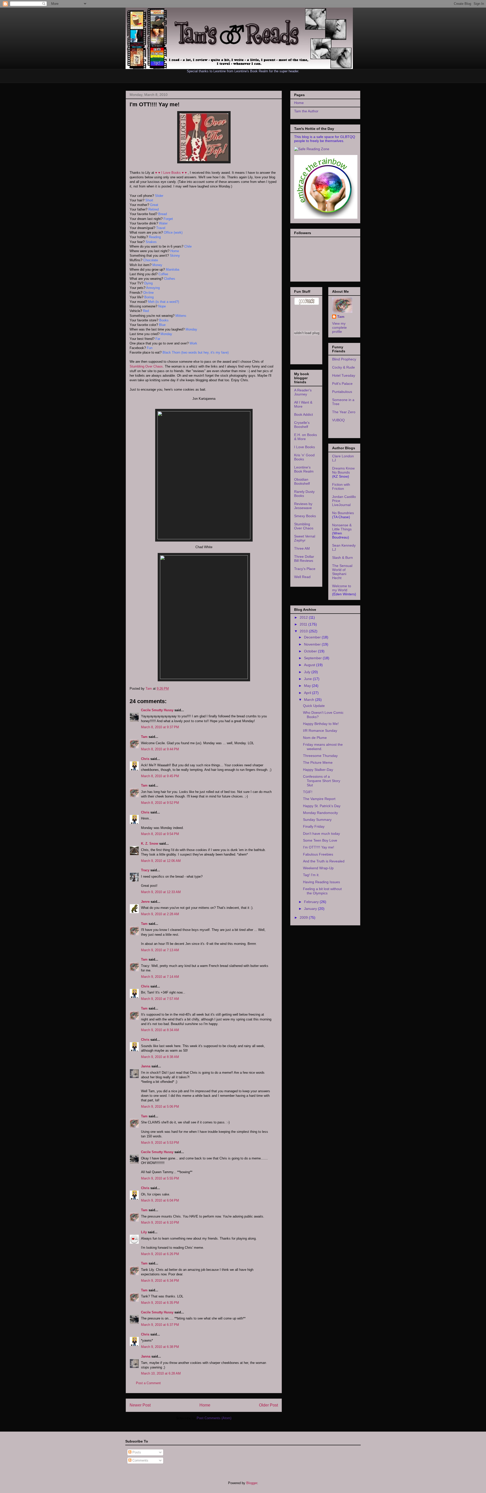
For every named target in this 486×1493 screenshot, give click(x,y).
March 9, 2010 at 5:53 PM (160, 1142)
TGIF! (307, 792)
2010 (304, 631)
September (313, 658)
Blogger (251, 1483)
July (307, 672)
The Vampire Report (319, 799)
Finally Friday (314, 826)
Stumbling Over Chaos (146, 366)
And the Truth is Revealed (324, 861)
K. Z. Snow (149, 843)
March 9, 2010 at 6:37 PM (160, 1325)
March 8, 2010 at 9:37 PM (160, 727)
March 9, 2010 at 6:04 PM (160, 1200)
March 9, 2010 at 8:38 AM (160, 1057)
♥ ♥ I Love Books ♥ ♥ (171, 173)
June (308, 679)
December (313, 637)
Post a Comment (148, 1383)
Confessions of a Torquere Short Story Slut (321, 780)
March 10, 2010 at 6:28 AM (161, 1373)
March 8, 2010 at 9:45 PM (160, 776)
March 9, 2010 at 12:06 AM (161, 861)
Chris (145, 759)
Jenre (145, 902)
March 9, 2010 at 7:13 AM (160, 950)
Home (204, 1405)
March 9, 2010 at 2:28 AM (160, 914)
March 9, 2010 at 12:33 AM (161, 892)
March (309, 700)
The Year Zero (343, 412)
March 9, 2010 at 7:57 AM (160, 999)
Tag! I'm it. (311, 875)
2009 (304, 917)
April (308, 693)
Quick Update (314, 706)
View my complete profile (339, 327)
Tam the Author (306, 111)
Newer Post (140, 1405)
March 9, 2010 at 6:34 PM (160, 1280)
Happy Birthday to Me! (321, 724)
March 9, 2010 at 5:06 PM (160, 1106)
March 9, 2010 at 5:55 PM (160, 1178)
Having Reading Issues (321, 882)
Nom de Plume (315, 738)
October (311, 651)
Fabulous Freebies (318, 854)
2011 (304, 624)
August (310, 665)
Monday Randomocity (320, 813)
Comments (139, 1460)
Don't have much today (321, 833)
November (313, 644)
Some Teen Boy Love (320, 840)
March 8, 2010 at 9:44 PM (160, 749)
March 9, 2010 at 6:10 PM (160, 1222)
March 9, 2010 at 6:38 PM (160, 1347)
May (308, 686)
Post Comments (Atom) (214, 1418)
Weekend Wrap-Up (318, 868)
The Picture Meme (318, 762)
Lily (144, 1232)
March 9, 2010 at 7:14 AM (160, 977)
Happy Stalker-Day (318, 770)
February (312, 902)
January (311, 909)
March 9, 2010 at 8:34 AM (160, 1030)
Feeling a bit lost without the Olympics (322, 891)
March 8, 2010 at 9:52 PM (160, 803)
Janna (145, 1066)
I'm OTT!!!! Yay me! (318, 847)
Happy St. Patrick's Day (321, 806)
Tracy (145, 870)
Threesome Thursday (320, 756)
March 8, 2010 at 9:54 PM (160, 834)
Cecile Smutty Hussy (157, 710)
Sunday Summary (317, 820)
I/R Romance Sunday (320, 730)
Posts (136, 1452)
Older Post (268, 1405)
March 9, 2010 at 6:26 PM (160, 1254)
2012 (304, 617)
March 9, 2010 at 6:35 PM (160, 1303)
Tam (149, 688)
